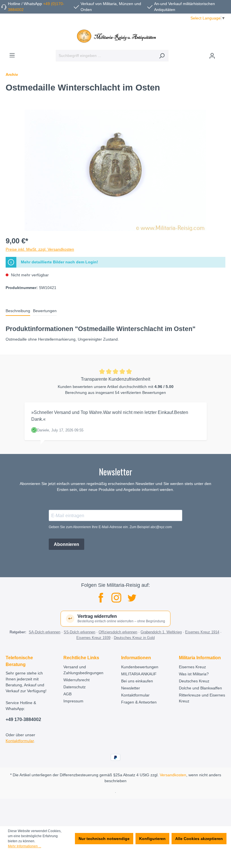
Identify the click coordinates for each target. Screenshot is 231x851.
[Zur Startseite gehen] (115, 36)
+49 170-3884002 (23, 719)
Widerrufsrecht (76, 680)
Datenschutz (74, 687)
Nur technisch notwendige (104, 838)
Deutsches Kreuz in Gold (134, 638)
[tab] (18, 311)
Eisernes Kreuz (192, 667)
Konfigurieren (152, 838)
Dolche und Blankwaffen (200, 688)
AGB (67, 694)
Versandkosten (173, 775)
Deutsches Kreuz (194, 681)
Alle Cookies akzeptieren (199, 838)
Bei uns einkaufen (137, 681)
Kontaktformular (20, 740)
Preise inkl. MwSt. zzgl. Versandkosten (40, 249)
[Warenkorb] (222, 53)
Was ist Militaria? (194, 674)
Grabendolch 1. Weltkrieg (161, 632)
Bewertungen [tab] (45, 310)
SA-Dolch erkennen (44, 632)
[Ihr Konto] (212, 55)
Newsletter (130, 688)
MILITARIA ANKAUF (139, 674)
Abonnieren (66, 544)
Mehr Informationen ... (24, 846)
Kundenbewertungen (139, 667)
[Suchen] (161, 55)
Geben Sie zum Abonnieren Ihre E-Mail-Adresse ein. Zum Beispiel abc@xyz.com (110, 527)
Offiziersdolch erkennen (118, 632)
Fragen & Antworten (139, 702)
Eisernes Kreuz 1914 (202, 632)
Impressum (73, 701)
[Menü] (12, 55)
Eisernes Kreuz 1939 (93, 638)
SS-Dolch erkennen (79, 632)
